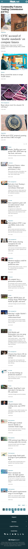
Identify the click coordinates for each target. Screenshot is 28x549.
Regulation (3, 32)
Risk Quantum (11, 420)
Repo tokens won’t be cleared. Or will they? (12, 106)
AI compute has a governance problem (15, 280)
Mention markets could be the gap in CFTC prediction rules (17, 262)
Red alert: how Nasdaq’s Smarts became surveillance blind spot (16, 186)
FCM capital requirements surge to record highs (17, 492)
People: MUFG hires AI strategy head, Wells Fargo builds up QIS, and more (17, 299)
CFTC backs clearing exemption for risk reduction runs (15, 243)
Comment (10, 163)
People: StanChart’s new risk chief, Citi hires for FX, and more (16, 390)
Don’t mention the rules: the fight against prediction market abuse (16, 474)
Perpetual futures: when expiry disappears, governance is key (16, 167)
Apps (18, 534)
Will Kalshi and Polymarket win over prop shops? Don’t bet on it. (17, 334)
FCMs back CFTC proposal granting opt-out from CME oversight (13, 136)
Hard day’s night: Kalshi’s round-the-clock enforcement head (17, 315)
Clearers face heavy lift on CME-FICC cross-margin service (17, 356)
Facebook (10, 534)
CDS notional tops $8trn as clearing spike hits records (17, 441)
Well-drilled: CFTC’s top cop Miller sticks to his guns (17, 225)
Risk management (5, 102)
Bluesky (15, 534)
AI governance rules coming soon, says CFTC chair (16, 406)
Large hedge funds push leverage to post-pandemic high (17, 457)
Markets (3, 72)
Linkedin (7, 534)
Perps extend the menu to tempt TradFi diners (12, 75)
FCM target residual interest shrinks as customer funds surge (15, 424)
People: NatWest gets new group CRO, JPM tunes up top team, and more (17, 151)
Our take (10, 200)
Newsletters (13, 534)
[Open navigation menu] (1, 1)
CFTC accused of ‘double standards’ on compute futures (13, 39)
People (9, 147)
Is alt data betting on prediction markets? (15, 374)
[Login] (26, 1)
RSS (23, 534)
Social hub (20, 534)
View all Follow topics (5, 534)
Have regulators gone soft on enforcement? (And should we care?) (17, 204)
